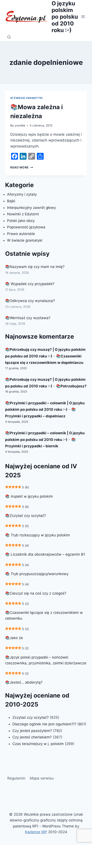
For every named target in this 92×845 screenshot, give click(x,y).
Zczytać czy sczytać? (30, 717)
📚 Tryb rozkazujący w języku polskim (37, 535)
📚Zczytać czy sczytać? (25, 515)
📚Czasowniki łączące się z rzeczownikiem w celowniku (44, 615)
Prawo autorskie (21, 234)
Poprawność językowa (26, 227)
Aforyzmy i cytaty (22, 194)
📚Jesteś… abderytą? (24, 682)
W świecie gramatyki (26, 98)
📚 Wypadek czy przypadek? (30, 284)
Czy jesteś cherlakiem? (32, 737)
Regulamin (16, 778)
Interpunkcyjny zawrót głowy (31, 207)
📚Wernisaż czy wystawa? (27, 318)
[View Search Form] (9, 37)
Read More (21, 167)
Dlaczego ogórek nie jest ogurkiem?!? (44, 724)
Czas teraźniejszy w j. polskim (38, 744)
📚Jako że (14, 638)
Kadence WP (36, 832)
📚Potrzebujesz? (71, 386)
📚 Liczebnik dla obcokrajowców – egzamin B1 (45, 554)
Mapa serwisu (42, 778)
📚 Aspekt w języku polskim (29, 496)
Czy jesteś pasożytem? (32, 731)
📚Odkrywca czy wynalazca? (30, 301)
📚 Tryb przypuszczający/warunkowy (36, 574)
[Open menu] (83, 16)
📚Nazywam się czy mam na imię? (35, 267)
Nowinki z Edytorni (23, 214)
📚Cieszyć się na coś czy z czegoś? (35, 593)
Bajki (11, 201)
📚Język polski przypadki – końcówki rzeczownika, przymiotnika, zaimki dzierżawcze (45, 660)
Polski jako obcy (21, 221)
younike (20, 125)
